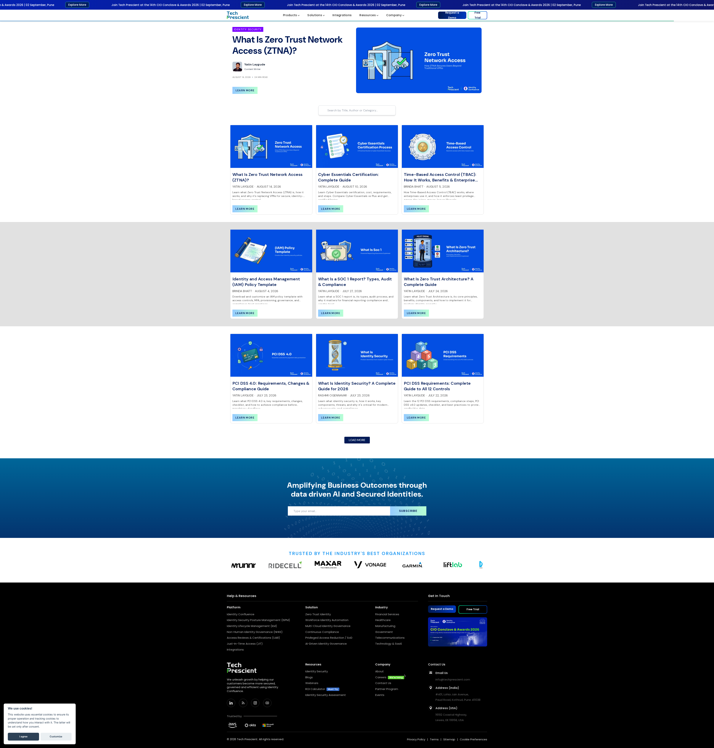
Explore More (53, 5)
